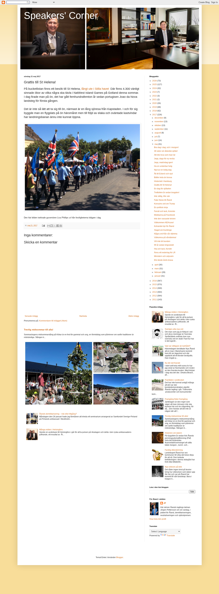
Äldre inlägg (133, 316)
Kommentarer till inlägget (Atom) (53, 321)
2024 (154, 88)
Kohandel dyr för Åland (164, 226)
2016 (154, 281)
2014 (154, 288)
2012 (154, 296)
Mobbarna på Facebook (164, 215)
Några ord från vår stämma (165, 234)
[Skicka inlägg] (43, 225)
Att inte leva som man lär (164, 155)
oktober (158, 125)
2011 (154, 299)
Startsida (83, 316)
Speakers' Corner (61, 15)
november (159, 121)
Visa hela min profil (157, 519)
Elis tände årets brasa (163, 260)
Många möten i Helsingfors (51, 429)
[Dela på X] (54, 225)
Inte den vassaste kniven (165, 219)
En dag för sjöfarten (162, 189)
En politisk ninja (161, 207)
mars (157, 268)
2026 (154, 81)
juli (156, 136)
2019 (154, 107)
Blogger (119, 557)
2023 (154, 92)
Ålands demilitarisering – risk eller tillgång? (58, 414)
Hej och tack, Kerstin (163, 249)
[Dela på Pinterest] (60, 225)
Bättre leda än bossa (163, 177)
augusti (158, 133)
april (157, 265)
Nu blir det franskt (172, 363)
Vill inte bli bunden (162, 241)
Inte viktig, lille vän (162, 196)
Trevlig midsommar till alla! (38, 329)
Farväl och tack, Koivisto (164, 211)
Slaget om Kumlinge (163, 230)
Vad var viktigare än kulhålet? (177, 346)
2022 (154, 96)
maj (156, 144)
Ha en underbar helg (163, 166)
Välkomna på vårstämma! (165, 237)
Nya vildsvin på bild (173, 467)
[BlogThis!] (51, 225)
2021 (154, 99)
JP (165, 503)
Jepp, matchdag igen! (163, 162)
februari (158, 272)
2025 (154, 84)
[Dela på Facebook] (57, 225)
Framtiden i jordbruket (174, 380)
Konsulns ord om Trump (164, 204)
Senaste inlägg (31, 316)
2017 (154, 115)
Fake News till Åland (163, 200)
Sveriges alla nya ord (174, 329)
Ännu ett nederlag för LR (164, 252)
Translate (171, 535)
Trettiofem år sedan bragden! (166, 192)
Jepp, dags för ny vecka (164, 158)
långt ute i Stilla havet (95, 88)
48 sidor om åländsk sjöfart (165, 151)
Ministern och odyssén (164, 256)
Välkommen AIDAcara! (164, 222)
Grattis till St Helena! (163, 185)
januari (158, 276)
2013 (154, 292)
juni (156, 140)
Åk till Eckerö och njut (163, 174)
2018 (154, 111)
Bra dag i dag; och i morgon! (166, 147)
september (159, 129)
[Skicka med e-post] (48, 225)
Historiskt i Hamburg (163, 181)
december (159, 118)
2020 (154, 103)
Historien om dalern (173, 433)
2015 (154, 284)
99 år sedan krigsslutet (164, 245)
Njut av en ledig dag (163, 170)
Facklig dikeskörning (174, 450)
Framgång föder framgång (176, 399)
